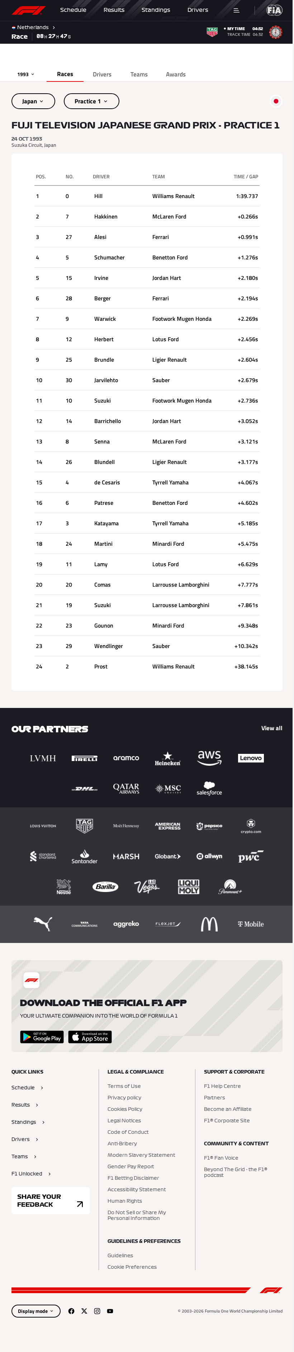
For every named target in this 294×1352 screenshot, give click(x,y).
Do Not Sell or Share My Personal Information (135, 1226)
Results (114, 10)
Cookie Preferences (130, 1277)
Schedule (73, 10)
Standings (156, 10)
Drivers (198, 10)
